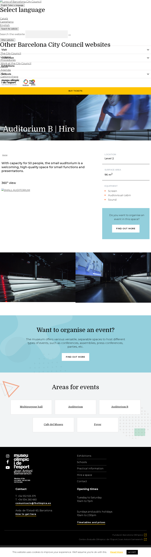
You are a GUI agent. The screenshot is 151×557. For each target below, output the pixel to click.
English (12, 5)
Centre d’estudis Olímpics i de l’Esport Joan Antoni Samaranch (111, 539)
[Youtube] (7, 467)
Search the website (12, 34)
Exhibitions (84, 455)
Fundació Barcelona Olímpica (127, 535)
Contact (82, 481)
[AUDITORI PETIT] (15, 190)
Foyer (97, 424)
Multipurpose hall (31, 406)
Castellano (7, 21)
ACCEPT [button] (132, 552)
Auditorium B (119, 406)
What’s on (7, 82)
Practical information (90, 468)
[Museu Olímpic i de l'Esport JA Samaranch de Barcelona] (33, 84)
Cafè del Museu (53, 424)
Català (4, 18)
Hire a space (84, 475)
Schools (82, 462)
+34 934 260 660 (27, 499)
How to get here (25, 514)
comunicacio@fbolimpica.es (33, 503)
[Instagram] (7, 456)
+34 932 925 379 (27, 496)
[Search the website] (69, 35)
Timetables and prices (91, 522)
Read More (116, 552)
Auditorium (75, 406)
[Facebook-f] (7, 462)
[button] (3, 278)
